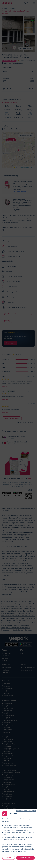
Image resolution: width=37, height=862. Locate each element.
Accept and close (25, 857)
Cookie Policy (30, 849)
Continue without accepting (26, 811)
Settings (8, 857)
